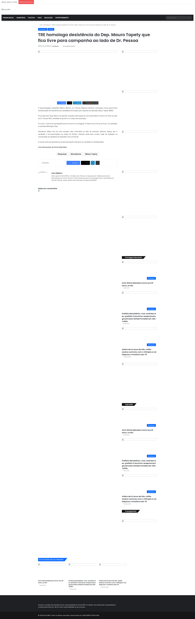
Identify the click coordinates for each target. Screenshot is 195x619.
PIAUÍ (39, 18)
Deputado (63, 154)
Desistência (76, 154)
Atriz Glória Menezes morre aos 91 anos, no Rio (137, 431)
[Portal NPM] (6, 9)
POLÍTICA (31, 18)
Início (41, 25)
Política (51, 29)
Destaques (47, 25)
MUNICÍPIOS (21, 18)
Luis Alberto (55, 46)
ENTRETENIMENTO (62, 18)
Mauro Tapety (91, 154)
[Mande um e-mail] (59, 46)
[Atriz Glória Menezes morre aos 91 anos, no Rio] (52, 571)
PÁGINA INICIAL (8, 18)
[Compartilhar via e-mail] (98, 163)
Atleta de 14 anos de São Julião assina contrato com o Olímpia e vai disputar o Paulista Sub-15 (139, 352)
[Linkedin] (93, 163)
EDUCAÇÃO (48, 18)
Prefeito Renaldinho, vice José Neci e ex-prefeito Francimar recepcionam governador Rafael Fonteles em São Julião (139, 317)
